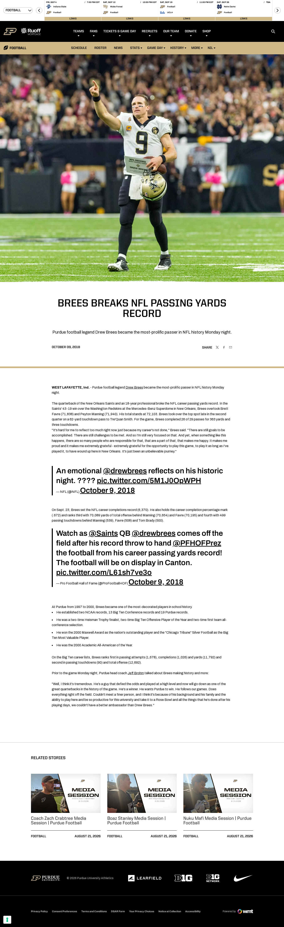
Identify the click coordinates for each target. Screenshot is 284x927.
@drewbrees (125, 471)
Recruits (149, 31)
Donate (191, 31)
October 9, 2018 (107, 490)
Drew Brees (134, 387)
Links (73, 18)
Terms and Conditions (94, 911)
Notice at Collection (169, 911)
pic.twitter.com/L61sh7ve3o (104, 572)
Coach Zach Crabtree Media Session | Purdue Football (58, 820)
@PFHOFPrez (197, 543)
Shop (207, 31)
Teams (78, 31)
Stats (135, 48)
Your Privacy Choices (141, 911)
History (177, 48)
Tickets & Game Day (119, 31)
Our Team (171, 31)
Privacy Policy (39, 911)
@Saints (103, 533)
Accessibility (193, 911)
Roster (100, 48)
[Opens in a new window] (144, 878)
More (195, 48)
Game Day (155, 48)
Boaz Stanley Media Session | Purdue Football (136, 820)
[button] (39, 10)
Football (38, 836)
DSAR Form (118, 911)
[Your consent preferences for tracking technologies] (7, 920)
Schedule (79, 48)
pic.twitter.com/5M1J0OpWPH (149, 480)
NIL (210, 48)
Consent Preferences (64, 911)
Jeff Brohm (136, 673)
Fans (94, 31)
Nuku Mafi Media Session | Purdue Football (217, 820)
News (118, 48)
